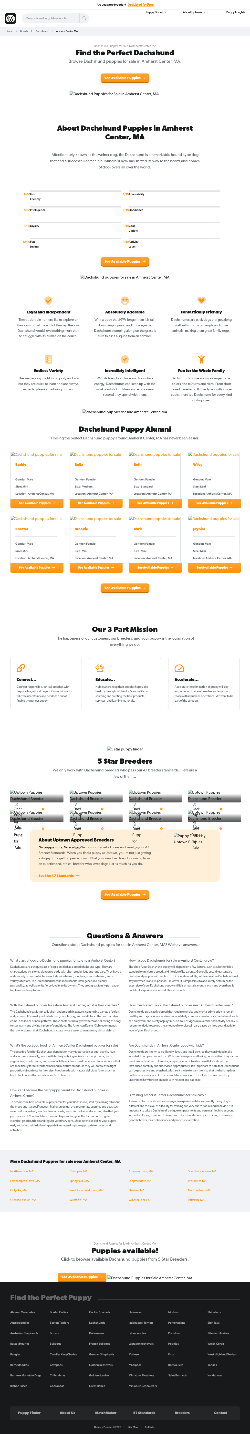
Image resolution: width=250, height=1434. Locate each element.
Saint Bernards (177, 1375)
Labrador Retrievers (141, 1343)
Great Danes (97, 1386)
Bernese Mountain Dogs (25, 1375)
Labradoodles (137, 1333)
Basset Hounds (19, 1343)
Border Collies (59, 1312)
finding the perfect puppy (32, 700)
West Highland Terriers (222, 1354)
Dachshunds (97, 1322)
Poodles (173, 1343)
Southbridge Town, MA (202, 1171)
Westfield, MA (78, 1200)
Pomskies (174, 1333)
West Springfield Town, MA (86, 1190)
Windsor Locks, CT (140, 1200)
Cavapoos (56, 1365)
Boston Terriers (59, 1322)
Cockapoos (57, 1386)
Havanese (135, 1312)
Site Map (133, 1427)
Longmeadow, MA (140, 1181)
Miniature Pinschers (141, 1375)
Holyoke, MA (18, 1190)
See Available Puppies (122, 78)
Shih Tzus (213, 1322)
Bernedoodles (19, 1365)
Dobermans (96, 1333)
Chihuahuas (57, 1375)
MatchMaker (105, 1413)
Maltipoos (135, 1365)
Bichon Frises (18, 1386)
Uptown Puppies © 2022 (107, 1427)
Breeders (182, 1413)
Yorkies (212, 1365)
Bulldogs (55, 1343)
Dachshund (42, 31)
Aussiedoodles (19, 1322)
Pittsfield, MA (196, 1200)
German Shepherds (101, 1354)
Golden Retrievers (101, 1365)
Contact (220, 1413)
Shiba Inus (214, 1312)
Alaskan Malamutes (22, 1312)
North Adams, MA (199, 1190)
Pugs (171, 1354)
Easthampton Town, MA (25, 1181)
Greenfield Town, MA (23, 1200)
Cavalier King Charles (63, 1354)
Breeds (24, 31)
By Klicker (150, 1427)
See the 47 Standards (56, 876)
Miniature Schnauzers (143, 1386)
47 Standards (144, 1413)
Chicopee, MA (79, 1171)
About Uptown (192, 12)
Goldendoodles (99, 1375)
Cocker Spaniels (99, 1312)
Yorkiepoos (215, 1375)
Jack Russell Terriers (141, 1322)
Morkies (173, 1312)
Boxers (54, 1333)
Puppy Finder (154, 12)
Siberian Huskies (218, 1333)
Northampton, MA (21, 1171)
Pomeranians (176, 1322)
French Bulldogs (99, 1343)
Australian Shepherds (24, 1333)
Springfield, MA (79, 1181)
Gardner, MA (137, 1190)
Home (9, 31)
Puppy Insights (235, 12)
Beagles (15, 1354)
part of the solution (186, 700)
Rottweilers (175, 1365)
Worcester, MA (197, 1181)
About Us (67, 1413)
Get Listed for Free (141, 4)
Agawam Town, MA (141, 1171)
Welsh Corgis (216, 1343)
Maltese (134, 1354)
